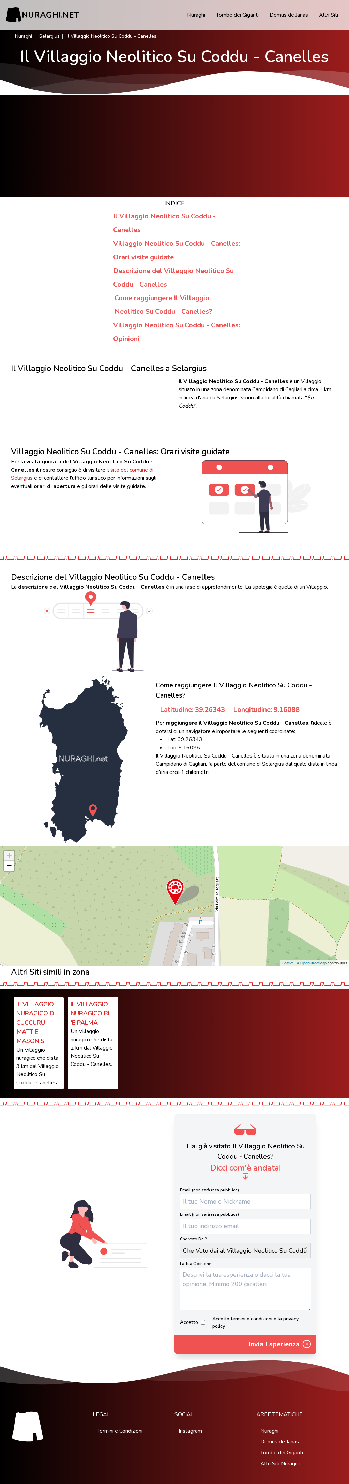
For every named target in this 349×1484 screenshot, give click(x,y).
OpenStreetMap (313, 962)
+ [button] (9, 855)
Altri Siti (328, 15)
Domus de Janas (289, 15)
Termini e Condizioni (119, 1431)
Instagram (190, 1431)
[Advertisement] (174, 146)
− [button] (9, 865)
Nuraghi (196, 15)
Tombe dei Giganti (237, 15)
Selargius (49, 36)
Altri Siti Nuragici (280, 1463)
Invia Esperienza (274, 1344)
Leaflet (287, 962)
